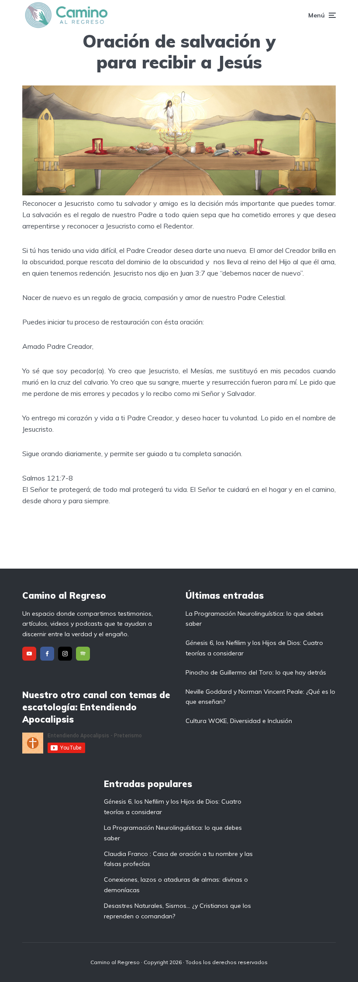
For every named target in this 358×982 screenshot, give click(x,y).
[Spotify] (83, 654)
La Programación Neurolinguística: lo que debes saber (255, 619)
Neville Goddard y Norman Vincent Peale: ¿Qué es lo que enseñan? (260, 697)
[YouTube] (29, 654)
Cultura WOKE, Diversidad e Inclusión (239, 721)
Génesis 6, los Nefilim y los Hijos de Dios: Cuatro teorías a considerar (254, 648)
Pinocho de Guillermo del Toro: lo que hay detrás (256, 672)
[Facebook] (47, 654)
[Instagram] (65, 654)
